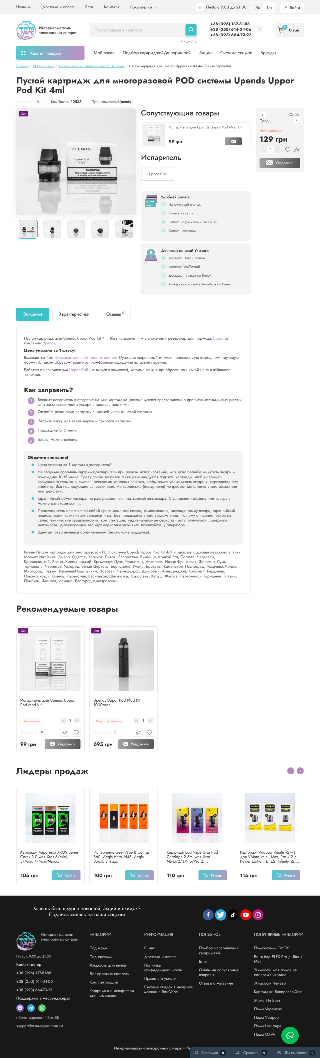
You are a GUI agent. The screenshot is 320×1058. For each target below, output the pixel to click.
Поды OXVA (265, 1034)
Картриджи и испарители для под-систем (112, 993)
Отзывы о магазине (216, 983)
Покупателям (141, 7)
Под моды (99, 948)
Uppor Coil (78, 370)
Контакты (111, 7)
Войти (294, 7)
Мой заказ (104, 52)
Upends (124, 101)
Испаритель (161, 157)
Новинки (24, 7)
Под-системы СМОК (271, 948)
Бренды (268, 52)
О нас (149, 948)
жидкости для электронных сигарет (85, 357)
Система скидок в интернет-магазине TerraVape (168, 989)
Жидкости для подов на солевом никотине (275, 972)
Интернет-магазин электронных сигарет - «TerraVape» (160, 1048)
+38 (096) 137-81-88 (230, 24)
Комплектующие (104, 982)
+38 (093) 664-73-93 (231, 35)
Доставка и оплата (58, 7)
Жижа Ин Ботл (267, 1000)
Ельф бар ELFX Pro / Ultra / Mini (278, 959)
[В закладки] (76, 732)
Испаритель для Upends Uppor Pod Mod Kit (205, 127)
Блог (89, 7)
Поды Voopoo (266, 1017)
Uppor (218, 338)
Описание (32, 314)
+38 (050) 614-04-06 (231, 29)
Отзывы (115, 313)
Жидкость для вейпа (108, 965)
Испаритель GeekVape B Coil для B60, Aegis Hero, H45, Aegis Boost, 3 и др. (123, 857)
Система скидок (236, 52)
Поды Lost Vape (267, 1026)
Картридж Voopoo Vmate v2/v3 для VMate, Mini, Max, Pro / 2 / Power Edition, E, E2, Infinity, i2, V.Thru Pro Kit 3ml (268, 857)
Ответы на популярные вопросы (218, 972)
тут (78, 503)
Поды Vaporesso (268, 1009)
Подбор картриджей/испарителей (157, 52)
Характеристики (74, 314)
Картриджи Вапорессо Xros (278, 992)
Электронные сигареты (109, 974)
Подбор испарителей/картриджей (218, 950)
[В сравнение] (64, 732)
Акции (205, 52)
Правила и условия (161, 978)
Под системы (101, 957)
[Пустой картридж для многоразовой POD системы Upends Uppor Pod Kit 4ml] (76, 161)
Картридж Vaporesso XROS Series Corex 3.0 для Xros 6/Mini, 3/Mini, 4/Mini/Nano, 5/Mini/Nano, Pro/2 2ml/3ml (49, 857)
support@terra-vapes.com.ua (39, 1026)
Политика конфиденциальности (163, 967)
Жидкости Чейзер (270, 983)
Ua (269, 7)
